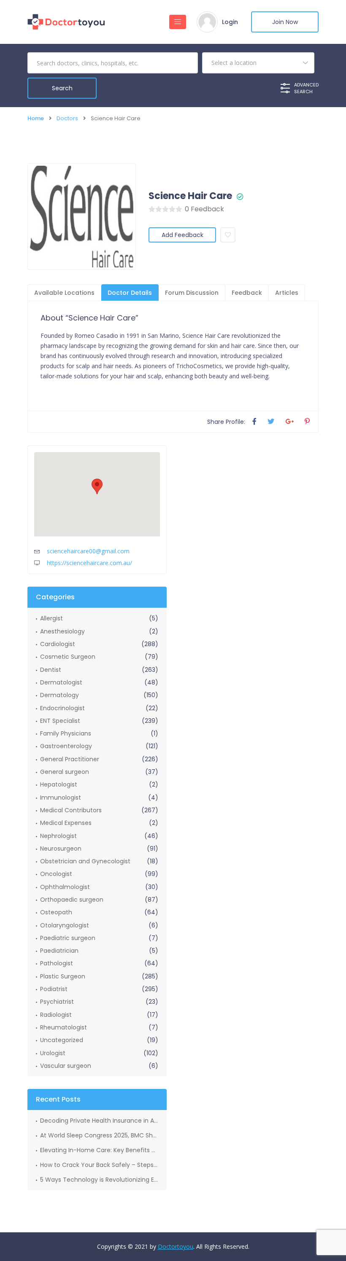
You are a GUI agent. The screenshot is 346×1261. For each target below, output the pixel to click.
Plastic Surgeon (62, 976)
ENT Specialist (60, 721)
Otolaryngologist (64, 925)
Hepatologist (58, 784)
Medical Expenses (66, 823)
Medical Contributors (71, 810)
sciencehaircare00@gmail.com (88, 551)
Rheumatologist (63, 1027)
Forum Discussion (192, 292)
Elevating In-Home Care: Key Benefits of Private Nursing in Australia (99, 1150)
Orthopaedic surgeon (71, 899)
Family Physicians (65, 733)
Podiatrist (54, 989)
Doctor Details (130, 292)
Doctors (67, 118)
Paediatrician (59, 950)
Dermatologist (61, 682)
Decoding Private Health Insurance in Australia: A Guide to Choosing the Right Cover (99, 1120)
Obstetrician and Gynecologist (85, 861)
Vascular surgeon (65, 1066)
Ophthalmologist (65, 887)
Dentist (50, 670)
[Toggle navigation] (177, 22)
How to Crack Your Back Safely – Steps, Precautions (99, 1165)
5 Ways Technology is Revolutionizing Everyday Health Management (99, 1179)
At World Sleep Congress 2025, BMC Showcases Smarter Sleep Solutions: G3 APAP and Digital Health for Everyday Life (99, 1135)
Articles (286, 292)
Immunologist (60, 797)
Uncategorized (61, 1040)
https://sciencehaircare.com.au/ (89, 563)
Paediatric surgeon (67, 938)
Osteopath (56, 912)
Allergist (51, 618)
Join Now (285, 22)
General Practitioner (69, 759)
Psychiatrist (57, 1001)
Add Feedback (182, 235)
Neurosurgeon (60, 848)
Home (35, 118)
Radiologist (56, 1014)
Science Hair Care (190, 196)
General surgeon (64, 772)
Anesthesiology (62, 631)
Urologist (52, 1053)
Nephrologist (58, 836)
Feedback (247, 292)
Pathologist (56, 963)
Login (230, 22)
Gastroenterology (66, 746)
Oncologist (56, 874)
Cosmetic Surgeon (67, 656)
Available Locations (64, 292)
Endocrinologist (62, 708)
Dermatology (59, 695)
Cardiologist (57, 644)
